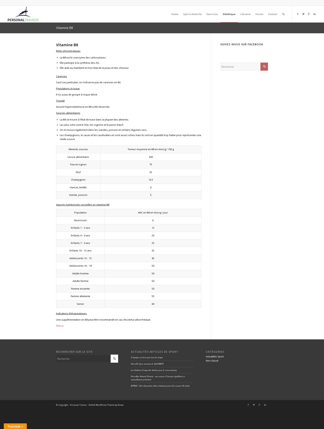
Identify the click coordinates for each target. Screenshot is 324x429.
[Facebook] (298, 14)
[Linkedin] (314, 14)
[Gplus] (309, 14)
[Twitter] (303, 14)
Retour (60, 325)
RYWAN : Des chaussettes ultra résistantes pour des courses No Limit (160, 385)
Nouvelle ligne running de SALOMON (147, 363)
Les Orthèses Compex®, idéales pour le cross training (154, 370)
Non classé (212, 360)
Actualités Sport (215, 356)
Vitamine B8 (64, 28)
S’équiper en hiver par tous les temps (147, 357)
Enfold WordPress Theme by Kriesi (106, 404)
